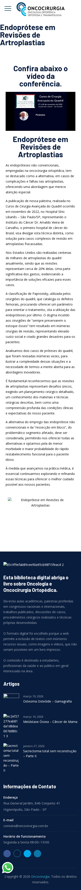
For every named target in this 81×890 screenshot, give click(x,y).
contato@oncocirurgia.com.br (25, 825)
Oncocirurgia (40, 876)
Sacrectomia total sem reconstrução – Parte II (49, 753)
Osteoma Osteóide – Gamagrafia (47, 701)
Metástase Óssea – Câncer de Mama (50, 722)
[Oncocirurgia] (40, 9)
